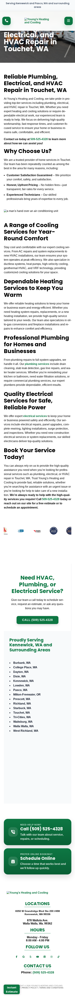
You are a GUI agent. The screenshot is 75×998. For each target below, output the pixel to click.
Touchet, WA (21, 712)
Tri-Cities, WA (22, 717)
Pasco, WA (20, 690)
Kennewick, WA (23, 680)
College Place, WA (25, 667)
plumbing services (37, 363)
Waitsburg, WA (23, 721)
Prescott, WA (21, 699)
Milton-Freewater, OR (27, 694)
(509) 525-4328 (43, 972)
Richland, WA (22, 703)
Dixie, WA (19, 676)
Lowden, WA (21, 685)
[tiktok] (58, 956)
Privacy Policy (30, 988)
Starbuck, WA (22, 708)
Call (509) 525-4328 (37, 619)
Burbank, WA (22, 662)
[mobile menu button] (68, 21)
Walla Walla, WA (23, 726)
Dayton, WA (21, 671)
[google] (23, 956)
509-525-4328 (39, 139)
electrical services (35, 416)
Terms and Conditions (51, 988)
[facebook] (16, 956)
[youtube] (37, 956)
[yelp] (30, 956)
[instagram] (51, 956)
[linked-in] (44, 956)
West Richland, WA (25, 730)
